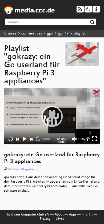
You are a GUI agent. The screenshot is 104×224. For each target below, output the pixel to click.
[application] (52, 116)
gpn (50, 33)
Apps (72, 215)
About (59, 215)
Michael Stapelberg (23, 169)
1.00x (81, 139)
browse (10, 33)
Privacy (45, 219)
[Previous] (17, 138)
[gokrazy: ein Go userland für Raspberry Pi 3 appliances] (87, 138)
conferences (31, 33)
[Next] (31, 138)
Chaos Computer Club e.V (30, 215)
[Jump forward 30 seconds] (37, 138)
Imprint (87, 215)
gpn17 (63, 33)
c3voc (60, 219)
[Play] (52, 116)
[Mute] (74, 138)
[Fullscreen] (94, 138)
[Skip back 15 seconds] (10, 138)
